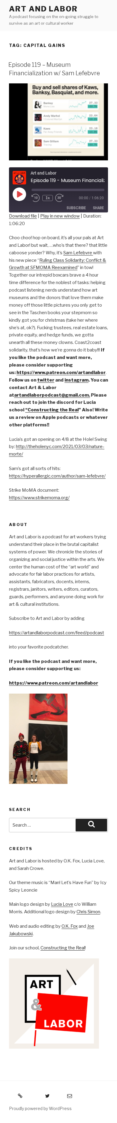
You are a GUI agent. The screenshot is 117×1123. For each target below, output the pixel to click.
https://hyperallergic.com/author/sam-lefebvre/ (57, 476)
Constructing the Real (62, 948)
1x (48, 198)
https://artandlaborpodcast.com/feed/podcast (56, 633)
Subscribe (76, 207)
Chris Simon (88, 911)
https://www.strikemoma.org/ (39, 497)
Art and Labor (43, 9)
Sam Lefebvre (78, 252)
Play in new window (60, 216)
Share (98, 207)
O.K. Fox (70, 926)
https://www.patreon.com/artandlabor (53, 683)
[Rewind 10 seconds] (36, 198)
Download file (23, 216)
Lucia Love (62, 904)
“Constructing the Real (52, 410)
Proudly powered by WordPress (40, 1108)
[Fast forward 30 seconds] (63, 198)
